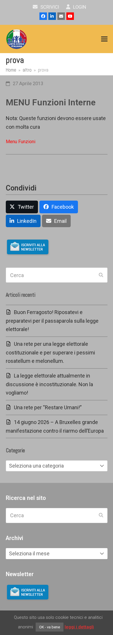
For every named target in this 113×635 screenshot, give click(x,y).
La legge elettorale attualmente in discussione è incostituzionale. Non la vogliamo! (49, 384)
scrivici (49, 7)
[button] (104, 39)
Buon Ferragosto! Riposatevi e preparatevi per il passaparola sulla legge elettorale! (52, 320)
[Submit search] (101, 275)
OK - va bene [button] (49, 627)
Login (79, 7)
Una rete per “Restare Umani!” (48, 407)
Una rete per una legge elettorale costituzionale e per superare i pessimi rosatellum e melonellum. (50, 352)
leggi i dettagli (79, 627)
